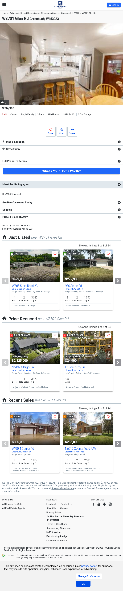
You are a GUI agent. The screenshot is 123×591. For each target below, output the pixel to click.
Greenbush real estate (63, 488)
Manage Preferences (89, 576)
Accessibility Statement (58, 528)
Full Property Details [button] (14, 161)
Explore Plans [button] (56, 558)
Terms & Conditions (56, 524)
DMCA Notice (53, 532)
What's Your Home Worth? (61, 171)
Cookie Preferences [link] (56, 540)
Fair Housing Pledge (56, 536)
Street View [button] (12, 149)
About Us (51, 508)
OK (83, 583)
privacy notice (89, 566)
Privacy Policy (53, 512)
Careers (64, 508)
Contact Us (66, 504)
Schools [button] (7, 209)
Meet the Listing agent (15, 184)
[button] (114, 5)
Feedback (51, 504)
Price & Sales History (15, 217)
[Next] (118, 281)
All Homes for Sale (12, 504)
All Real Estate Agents (13, 508)
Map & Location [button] (15, 141)
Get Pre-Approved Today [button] (17, 202)
